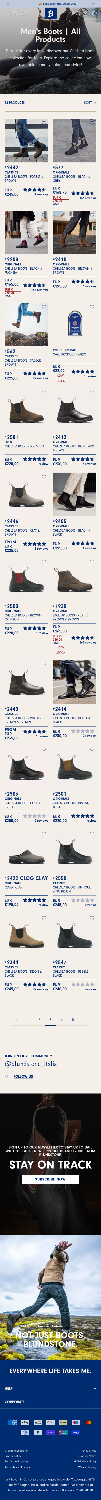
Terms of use (89, 1450)
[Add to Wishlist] (44, 123)
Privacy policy (13, 1456)
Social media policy (16, 1461)
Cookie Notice (87, 1456)
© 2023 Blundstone (16, 1450)
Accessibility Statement (18, 1467)
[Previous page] (17, 1020)
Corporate (14, 1402)
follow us (23, 1076)
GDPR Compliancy (85, 1461)
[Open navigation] (7, 13)
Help (9, 1388)
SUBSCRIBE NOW (50, 1179)
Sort (88, 102)
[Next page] (84, 1020)
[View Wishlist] (79, 13)
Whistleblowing (87, 1467)
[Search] (15, 13)
